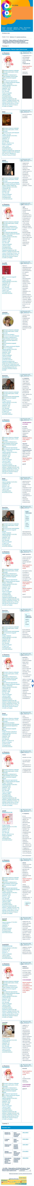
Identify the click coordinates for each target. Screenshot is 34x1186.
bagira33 (4, 919)
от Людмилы (5, 53)
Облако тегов (16, 29)
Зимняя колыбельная (8, 1152)
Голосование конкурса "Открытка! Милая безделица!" (8, 1161)
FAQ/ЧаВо (9, 29)
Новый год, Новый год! (7, 1133)
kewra (3, 111)
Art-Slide (5, 40)
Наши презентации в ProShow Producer (14, 41)
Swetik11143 (5, 944)
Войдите (12, 37)
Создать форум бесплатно (25, 1173)
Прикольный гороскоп (8, 1145)
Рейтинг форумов (13, 1173)
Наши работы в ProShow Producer (18, 40)
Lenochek (4, 1022)
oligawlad (4, 312)
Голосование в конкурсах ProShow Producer (17, 1160)
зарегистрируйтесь (21, 37)
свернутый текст (27, 903)
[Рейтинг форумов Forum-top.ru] (22, 1178)
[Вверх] (32, 682)
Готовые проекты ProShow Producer (16, 1146)
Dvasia (4, 713)
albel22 (4, 811)
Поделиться (25, 52)
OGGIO (4, 160)
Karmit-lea (5, 375)
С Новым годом (7, 1140)
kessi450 (4, 263)
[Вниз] (32, 687)
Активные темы (6, 33)
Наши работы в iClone (16, 1140)
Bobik (3, 478)
